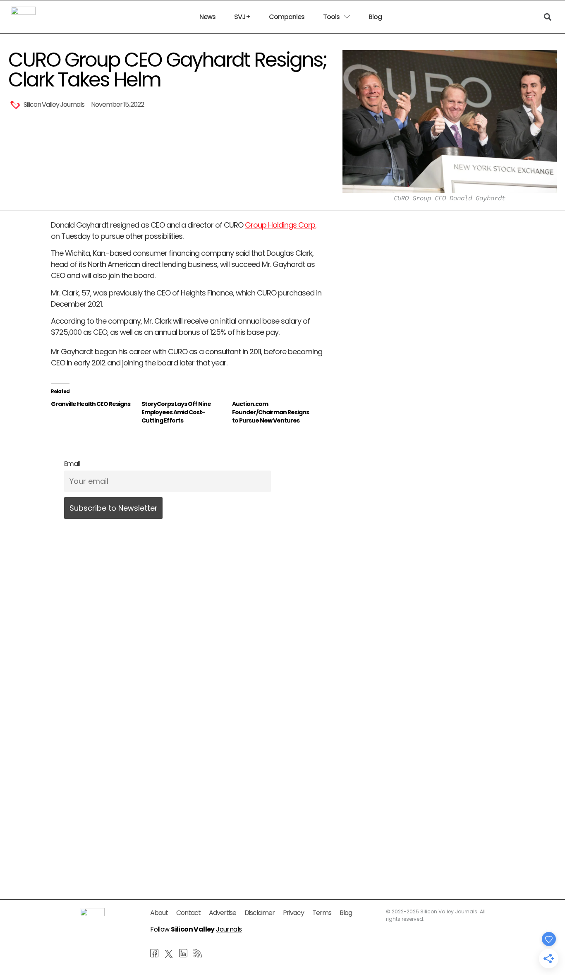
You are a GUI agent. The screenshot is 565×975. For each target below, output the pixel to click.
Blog (375, 17)
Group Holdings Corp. (280, 225)
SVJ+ (242, 17)
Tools (331, 17)
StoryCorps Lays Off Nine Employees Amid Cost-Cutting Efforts (176, 412)
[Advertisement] (188, 792)
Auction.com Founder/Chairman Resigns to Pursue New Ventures (270, 412)
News (207, 17)
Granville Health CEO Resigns (90, 404)
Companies (286, 17)
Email (72, 463)
